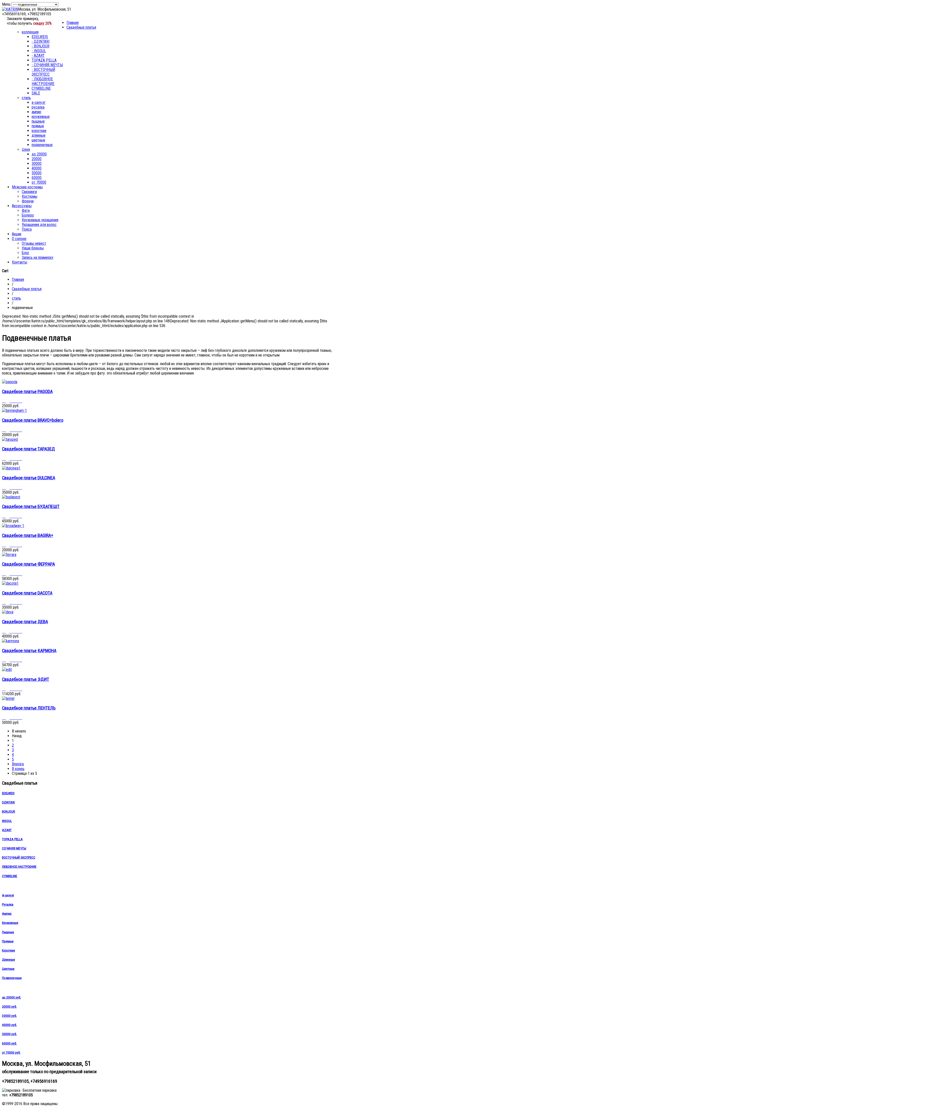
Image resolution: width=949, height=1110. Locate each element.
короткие (39, 130)
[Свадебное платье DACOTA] (10, 583)
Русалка (7, 904)
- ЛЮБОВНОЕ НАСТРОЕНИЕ (43, 81)
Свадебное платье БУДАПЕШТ (31, 506)
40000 (37, 168)
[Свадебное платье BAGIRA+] (13, 525)
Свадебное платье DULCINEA (28, 478)
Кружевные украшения (40, 220)
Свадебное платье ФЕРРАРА (28, 564)
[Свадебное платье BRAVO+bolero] (14, 410)
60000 (37, 177)
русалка (38, 107)
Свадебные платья (81, 27)
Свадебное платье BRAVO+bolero (32, 420)
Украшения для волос (39, 224)
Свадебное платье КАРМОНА (29, 650)
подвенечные (42, 144)
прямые (38, 126)
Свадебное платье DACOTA (27, 593)
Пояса (27, 229)
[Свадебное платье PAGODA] (9, 381)
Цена (26, 149)
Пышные (8, 932)
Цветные (8, 969)
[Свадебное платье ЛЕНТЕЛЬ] (8, 698)
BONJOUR (8, 811)
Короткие (8, 950)
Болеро (28, 215)
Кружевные (10, 923)
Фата (26, 210)
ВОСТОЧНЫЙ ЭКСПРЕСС (18, 857)
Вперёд (18, 764)
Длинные (8, 959)
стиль (26, 97)
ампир (36, 112)
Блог (25, 252)
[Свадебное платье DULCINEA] (11, 468)
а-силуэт (38, 102)
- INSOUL (39, 50)
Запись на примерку (37, 257)
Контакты (19, 262)
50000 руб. (9, 1034)
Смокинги (29, 191)
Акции (16, 234)
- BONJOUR (40, 46)
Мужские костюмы (27, 187)
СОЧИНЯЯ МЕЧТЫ (14, 848)
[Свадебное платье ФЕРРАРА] (9, 554)
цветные (38, 140)
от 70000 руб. (11, 1052)
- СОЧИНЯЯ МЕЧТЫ (47, 65)
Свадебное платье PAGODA (27, 391)
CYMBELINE (41, 88)
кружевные (41, 116)
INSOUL (7, 821)
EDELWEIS (40, 36)
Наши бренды (33, 248)
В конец (18, 768)
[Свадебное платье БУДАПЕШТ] (11, 497)
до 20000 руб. (11, 997)
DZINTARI (8, 802)
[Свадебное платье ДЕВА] (7, 612)
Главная (72, 22)
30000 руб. (9, 1016)
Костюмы (29, 196)
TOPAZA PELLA (44, 60)
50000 (37, 173)
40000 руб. (9, 1025)
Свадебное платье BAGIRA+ (27, 535)
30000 (37, 163)
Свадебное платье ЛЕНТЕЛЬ (29, 708)
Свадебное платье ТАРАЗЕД (28, 449)
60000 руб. (9, 1043)
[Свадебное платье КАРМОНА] (10, 641)
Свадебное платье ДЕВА (25, 621)
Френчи (28, 201)
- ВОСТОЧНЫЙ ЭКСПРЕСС (43, 72)
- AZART (38, 55)
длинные (38, 135)
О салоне (19, 238)
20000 (37, 158)
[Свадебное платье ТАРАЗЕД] (10, 439)
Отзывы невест (34, 243)
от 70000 (39, 182)
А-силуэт (8, 895)
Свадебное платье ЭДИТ (25, 679)
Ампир (7, 913)
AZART (7, 830)
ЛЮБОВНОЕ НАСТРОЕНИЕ (19, 866)
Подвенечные (12, 978)
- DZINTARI (40, 41)
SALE (36, 93)
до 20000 (39, 154)
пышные (38, 121)
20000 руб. (9, 1006)
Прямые (8, 941)
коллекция (30, 32)
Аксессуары (22, 205)
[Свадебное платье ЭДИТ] (7, 669)
